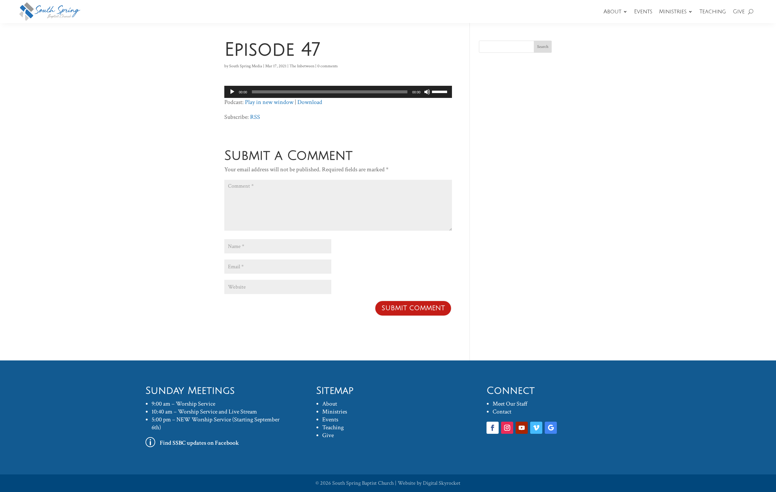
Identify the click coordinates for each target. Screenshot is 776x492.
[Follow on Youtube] (522, 428)
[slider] (440, 91)
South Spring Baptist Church (363, 483)
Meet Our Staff (510, 404)
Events (643, 11)
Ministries (673, 11)
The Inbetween (301, 66)
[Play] (232, 92)
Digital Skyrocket (441, 483)
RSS (255, 117)
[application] (338, 92)
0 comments (327, 66)
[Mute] (427, 92)
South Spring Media (245, 66)
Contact (502, 412)
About (612, 11)
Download (309, 102)
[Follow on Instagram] (507, 428)
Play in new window (269, 102)
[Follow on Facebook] (493, 428)
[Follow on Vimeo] (536, 428)
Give (739, 11)
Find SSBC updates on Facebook (199, 443)
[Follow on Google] (551, 428)
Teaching (712, 11)
